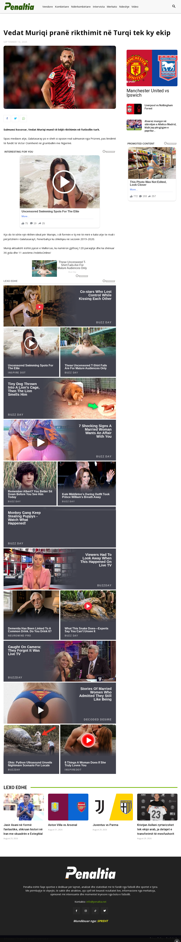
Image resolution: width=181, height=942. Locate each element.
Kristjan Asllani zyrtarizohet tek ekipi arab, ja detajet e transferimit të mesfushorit (155, 829)
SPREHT (102, 921)
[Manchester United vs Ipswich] (152, 68)
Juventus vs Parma (105, 825)
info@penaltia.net (96, 901)
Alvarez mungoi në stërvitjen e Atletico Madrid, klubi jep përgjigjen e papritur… (160, 126)
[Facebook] (7, 118)
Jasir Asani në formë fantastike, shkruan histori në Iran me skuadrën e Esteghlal (23, 829)
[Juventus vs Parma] (113, 807)
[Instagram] (85, 910)
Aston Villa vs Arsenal (62, 825)
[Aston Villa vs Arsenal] (68, 807)
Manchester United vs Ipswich (148, 93)
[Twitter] (15, 118)
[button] (161, 6)
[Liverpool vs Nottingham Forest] (134, 109)
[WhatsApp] (23, 118)
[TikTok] (95, 910)
